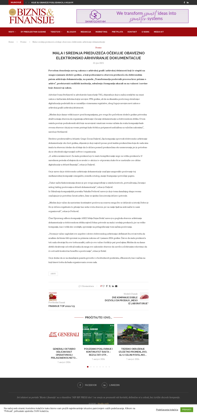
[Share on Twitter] (110, 286)
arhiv (53, 274)
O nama (145, 32)
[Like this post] (103, 286)
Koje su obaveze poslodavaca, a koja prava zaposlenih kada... (64, 3)
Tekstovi (55, 32)
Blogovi (71, 32)
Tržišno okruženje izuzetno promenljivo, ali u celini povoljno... (133, 352)
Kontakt (132, 32)
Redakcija (86, 32)
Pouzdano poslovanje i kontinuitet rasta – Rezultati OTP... (98, 352)
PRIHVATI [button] (186, 410)
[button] (26, 2)
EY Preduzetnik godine (33, 32)
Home (11, 41)
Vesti (11, 32)
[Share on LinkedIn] (113, 286)
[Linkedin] (188, 2)
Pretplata (117, 32)
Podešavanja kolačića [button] (167, 410)
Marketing (101, 32)
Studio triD (103, 403)
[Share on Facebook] (106, 286)
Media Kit (159, 32)
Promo (23, 41)
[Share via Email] (116, 286)
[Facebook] (184, 2)
